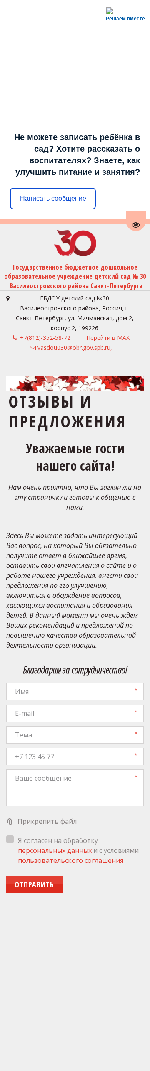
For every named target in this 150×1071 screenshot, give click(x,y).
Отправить (34, 884)
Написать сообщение (53, 198)
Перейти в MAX (108, 337)
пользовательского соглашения (70, 860)
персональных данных (55, 850)
